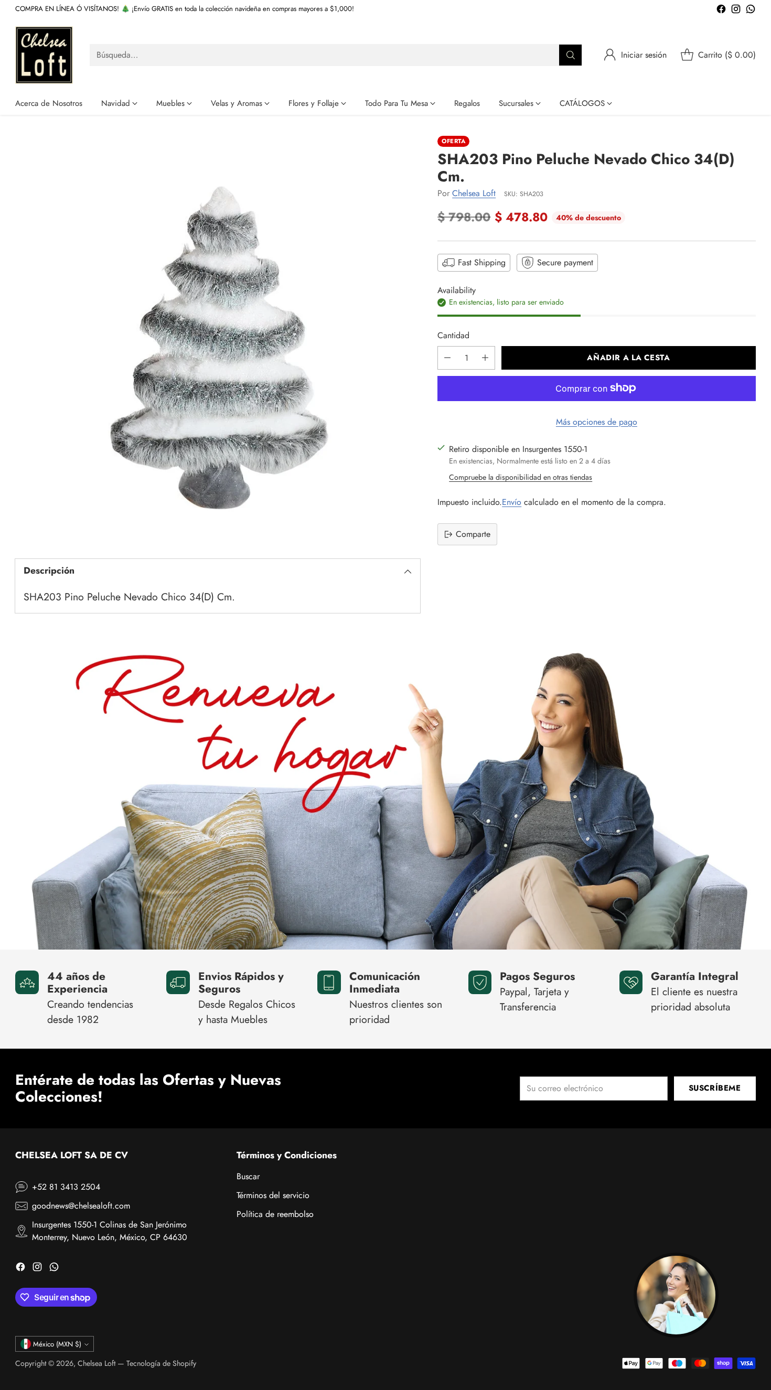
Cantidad (453, 335)
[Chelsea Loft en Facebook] (721, 11)
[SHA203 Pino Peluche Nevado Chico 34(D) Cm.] (217, 338)
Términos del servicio (273, 1195)
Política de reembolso (275, 1214)
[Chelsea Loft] (44, 55)
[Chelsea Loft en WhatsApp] (750, 11)
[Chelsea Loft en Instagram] (736, 11)
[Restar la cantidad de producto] (447, 357)
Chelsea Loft (474, 193)
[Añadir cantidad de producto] (485, 357)
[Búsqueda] (570, 55)
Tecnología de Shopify (161, 1363)
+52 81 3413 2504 (66, 1187)
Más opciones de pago (596, 421)
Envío (511, 502)
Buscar (248, 1176)
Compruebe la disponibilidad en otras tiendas (520, 477)
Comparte (473, 534)
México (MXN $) (57, 1344)
